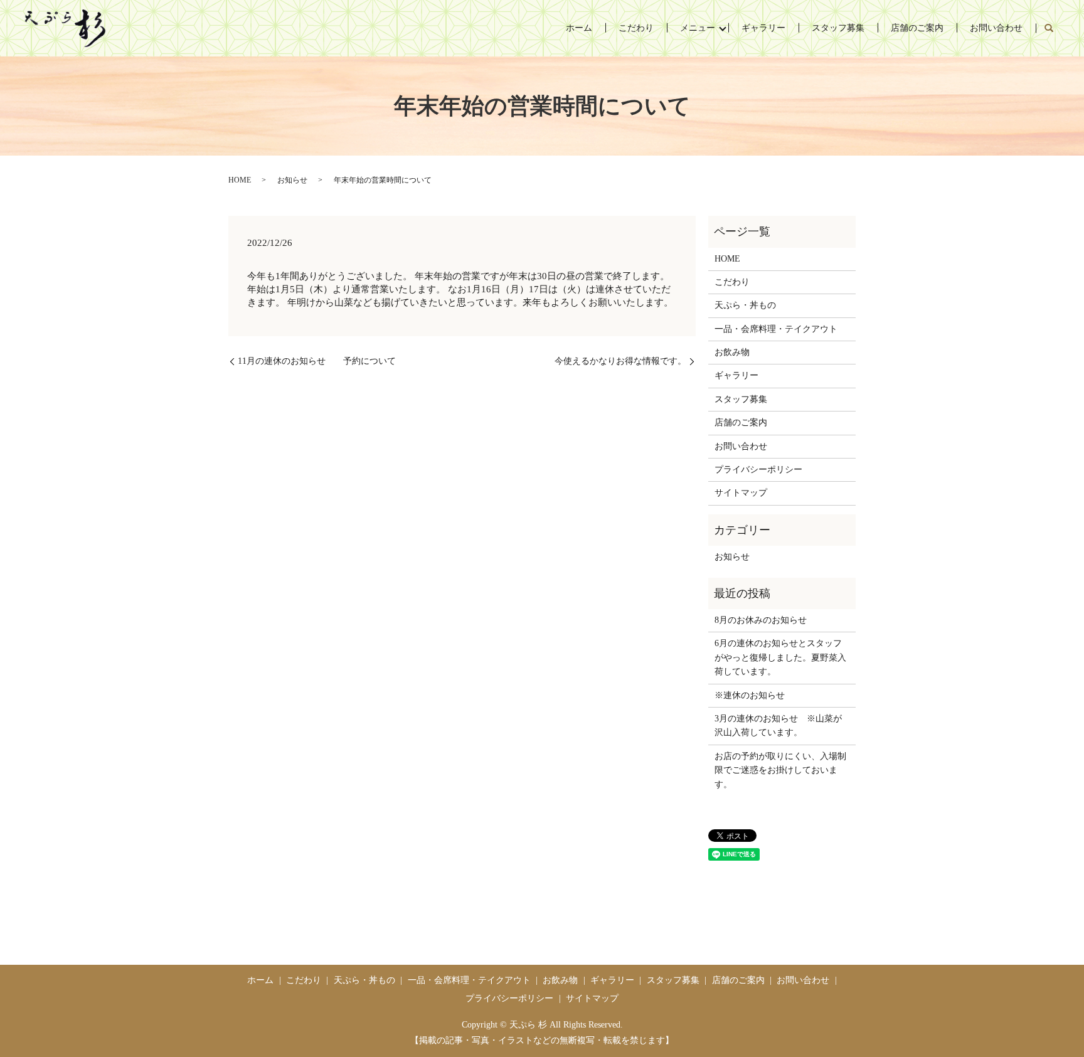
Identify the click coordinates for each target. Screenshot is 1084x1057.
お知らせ (292, 180)
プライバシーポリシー (758, 469)
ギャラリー (763, 28)
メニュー (697, 28)
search (1049, 28)
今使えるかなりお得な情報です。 (620, 361)
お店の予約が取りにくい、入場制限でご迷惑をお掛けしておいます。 (780, 770)
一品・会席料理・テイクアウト (776, 329)
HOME (239, 180)
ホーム (579, 28)
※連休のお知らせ (750, 695)
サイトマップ (741, 492)
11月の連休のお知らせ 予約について (317, 361)
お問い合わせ (996, 28)
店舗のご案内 (917, 28)
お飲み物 (732, 352)
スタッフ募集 (838, 28)
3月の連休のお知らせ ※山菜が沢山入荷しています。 (778, 725)
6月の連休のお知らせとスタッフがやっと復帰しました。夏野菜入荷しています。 (780, 657)
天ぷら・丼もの (745, 305)
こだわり (636, 28)
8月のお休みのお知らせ (761, 620)
